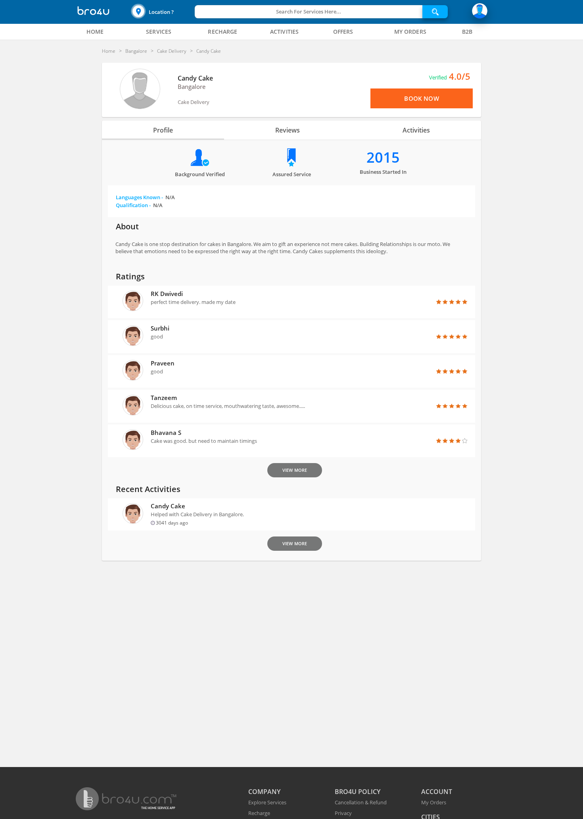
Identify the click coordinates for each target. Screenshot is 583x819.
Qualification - (139, 205)
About (127, 226)
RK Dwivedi (167, 294)
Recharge (259, 813)
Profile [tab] (163, 130)
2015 (383, 157)
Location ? (161, 11)
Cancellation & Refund (361, 802)
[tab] (95, 31)
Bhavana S (166, 432)
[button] (162, 11)
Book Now (421, 98)
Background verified (200, 174)
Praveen (163, 363)
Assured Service (291, 174)
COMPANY (264, 791)
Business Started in (383, 171)
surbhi (160, 328)
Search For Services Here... (308, 11)
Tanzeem (164, 398)
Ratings (130, 276)
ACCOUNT (436, 791)
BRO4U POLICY (357, 791)
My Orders (433, 802)
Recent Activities (148, 489)
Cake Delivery (193, 102)
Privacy (343, 813)
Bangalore (191, 86)
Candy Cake (195, 78)
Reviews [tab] (287, 130)
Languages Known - (145, 197)
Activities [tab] (416, 130)
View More (294, 470)
